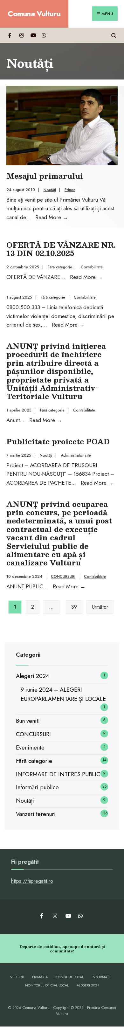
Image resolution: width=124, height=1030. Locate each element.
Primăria (40, 976)
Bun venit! (28, 721)
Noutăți (50, 190)
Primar (70, 190)
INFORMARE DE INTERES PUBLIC (58, 774)
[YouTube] (32, 35)
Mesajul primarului (44, 176)
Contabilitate (92, 267)
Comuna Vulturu (34, 13)
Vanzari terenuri (36, 814)
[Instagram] (21, 35)
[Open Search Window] (113, 35)
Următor (100, 607)
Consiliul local (70, 976)
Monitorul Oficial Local (47, 985)
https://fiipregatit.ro (32, 881)
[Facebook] (10, 35)
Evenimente (30, 747)
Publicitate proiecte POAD (58, 441)
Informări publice (37, 787)
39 (74, 607)
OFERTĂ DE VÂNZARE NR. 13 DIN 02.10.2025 (61, 249)
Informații (101, 976)
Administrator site (76, 455)
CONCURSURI (63, 576)
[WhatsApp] (43, 35)
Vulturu (17, 976)
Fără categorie (60, 267)
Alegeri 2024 (32, 676)
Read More (51, 217)
